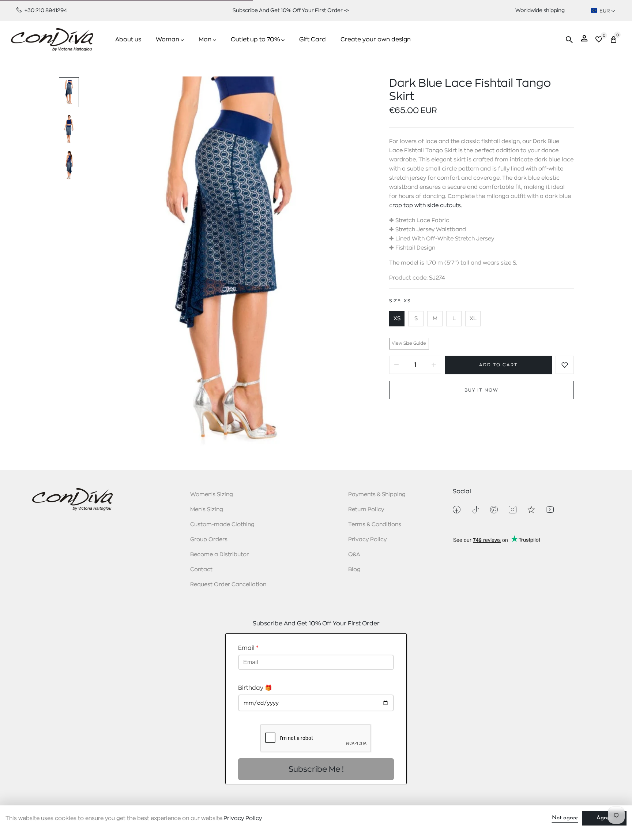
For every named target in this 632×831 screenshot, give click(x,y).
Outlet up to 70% (255, 39)
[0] (599, 40)
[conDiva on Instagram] (512, 509)
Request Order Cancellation (228, 584)
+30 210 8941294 (45, 10)
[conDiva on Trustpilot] (531, 509)
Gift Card (312, 39)
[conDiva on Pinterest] (494, 509)
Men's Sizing (206, 509)
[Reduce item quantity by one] (396, 365)
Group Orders (208, 539)
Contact (201, 569)
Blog (354, 569)
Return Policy (366, 509)
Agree (604, 818)
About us (128, 39)
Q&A (354, 554)
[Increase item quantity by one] (434, 365)
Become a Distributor (219, 554)
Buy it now (481, 390)
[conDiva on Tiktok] (475, 509)
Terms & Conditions (374, 524)
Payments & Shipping (377, 494)
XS (397, 318)
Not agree (565, 818)
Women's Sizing (211, 494)
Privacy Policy (367, 539)
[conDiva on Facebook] (456, 509)
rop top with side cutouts (426, 205)
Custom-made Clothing (222, 524)
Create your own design (376, 39)
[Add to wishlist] (565, 365)
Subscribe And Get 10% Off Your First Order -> (291, 10)
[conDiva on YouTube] (550, 509)
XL (473, 318)
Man (205, 39)
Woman (167, 39)
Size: (399, 301)
